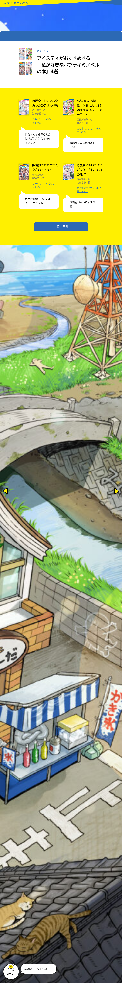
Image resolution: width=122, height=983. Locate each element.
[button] (11, 970)
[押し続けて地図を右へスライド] (116, 491)
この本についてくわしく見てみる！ (44, 121)
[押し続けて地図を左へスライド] (6, 491)
